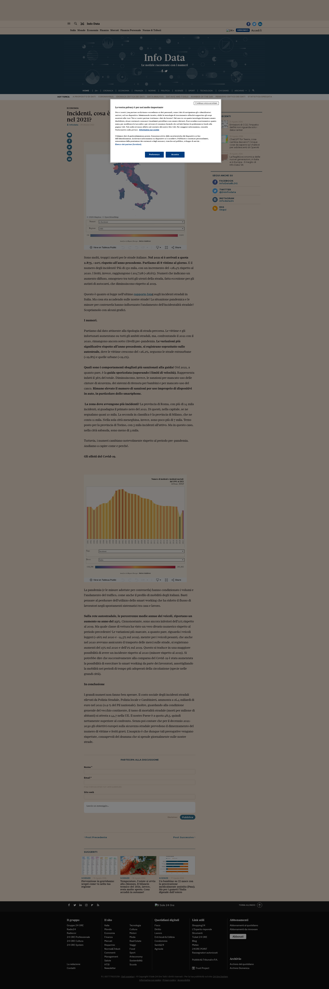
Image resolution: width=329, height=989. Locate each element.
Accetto (175, 154)
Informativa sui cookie (149, 130)
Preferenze (154, 154)
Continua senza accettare (206, 103)
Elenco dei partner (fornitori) (128, 144)
